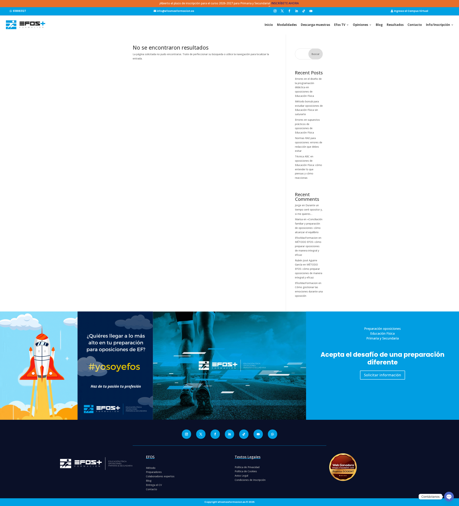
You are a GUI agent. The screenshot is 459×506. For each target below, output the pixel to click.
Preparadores (154, 472)
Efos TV (339, 25)
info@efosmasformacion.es (175, 11)
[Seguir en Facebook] (289, 10)
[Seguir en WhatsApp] (272, 434)
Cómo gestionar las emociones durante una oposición (309, 291)
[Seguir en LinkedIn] (296, 10)
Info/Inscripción (438, 25)
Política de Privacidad (247, 467)
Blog (379, 25)
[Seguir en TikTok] (304, 10)
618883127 (19, 11)
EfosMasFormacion (306, 237)
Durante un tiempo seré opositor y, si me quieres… (309, 210)
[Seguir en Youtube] (311, 10)
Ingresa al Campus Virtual (411, 11)
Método (150, 468)
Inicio (268, 25)
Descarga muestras (315, 25)
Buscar (315, 54)
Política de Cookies (246, 471)
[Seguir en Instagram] (275, 10)
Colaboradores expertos (160, 476)
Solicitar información (382, 375)
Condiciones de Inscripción (250, 480)
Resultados (395, 25)
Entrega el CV (154, 485)
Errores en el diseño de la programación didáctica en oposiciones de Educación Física (308, 87)
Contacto (415, 25)
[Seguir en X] (282, 10)
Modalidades (287, 25)
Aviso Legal (241, 475)
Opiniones (360, 25)
